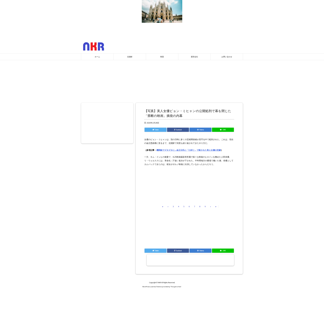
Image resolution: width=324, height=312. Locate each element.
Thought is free (176, 287)
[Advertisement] (162, 80)
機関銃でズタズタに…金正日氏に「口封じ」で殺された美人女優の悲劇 (188, 150)
